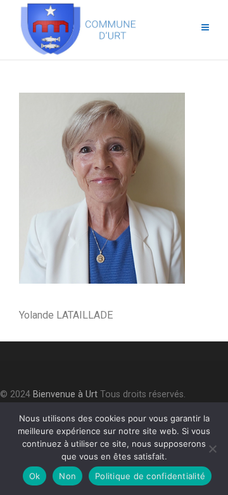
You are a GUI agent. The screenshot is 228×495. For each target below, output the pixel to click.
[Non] (212, 448)
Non (67, 476)
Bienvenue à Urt (65, 394)
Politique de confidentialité (150, 476)
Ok (35, 476)
